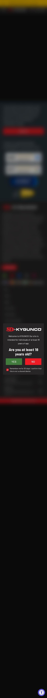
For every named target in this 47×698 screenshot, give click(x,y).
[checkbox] (23, 370)
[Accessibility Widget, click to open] (41, 692)
